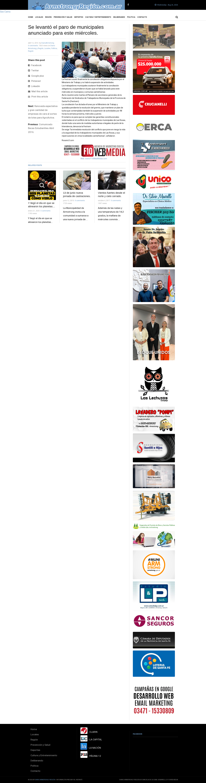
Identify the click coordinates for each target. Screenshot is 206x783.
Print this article (39, 96)
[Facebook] (128, 5)
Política (131, 17)
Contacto (142, 17)
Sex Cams (5, 11)
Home (30, 17)
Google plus (37, 75)
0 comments (33, 46)
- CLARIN (92, 732)
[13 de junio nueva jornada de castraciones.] (77, 180)
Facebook (36, 65)
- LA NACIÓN (94, 747)
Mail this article (39, 91)
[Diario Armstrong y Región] (76, 5)
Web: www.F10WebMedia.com (93, 158)
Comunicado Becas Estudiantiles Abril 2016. (41, 128)
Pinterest (36, 81)
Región (48, 17)
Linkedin (35, 86)
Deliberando (119, 17)
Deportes (78, 17)
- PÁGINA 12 (94, 756)
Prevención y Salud (63, 17)
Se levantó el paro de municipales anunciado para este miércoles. (66, 30)
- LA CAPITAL (94, 739)
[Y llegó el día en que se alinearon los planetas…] (42, 185)
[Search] (177, 17)
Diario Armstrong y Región (45, 779)
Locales (39, 17)
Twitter (35, 70)
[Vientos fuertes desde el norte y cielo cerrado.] (112, 180)
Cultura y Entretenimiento (98, 17)
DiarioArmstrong (47, 43)
